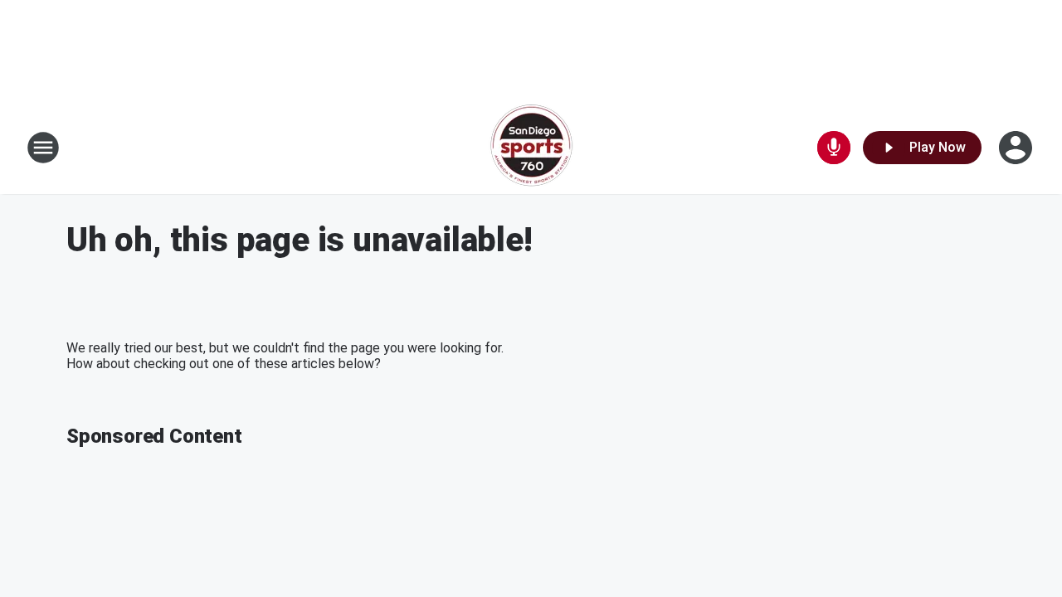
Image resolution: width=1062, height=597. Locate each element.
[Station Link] (531, 147)
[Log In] (1017, 147)
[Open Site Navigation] (43, 147)
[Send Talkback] (833, 147)
